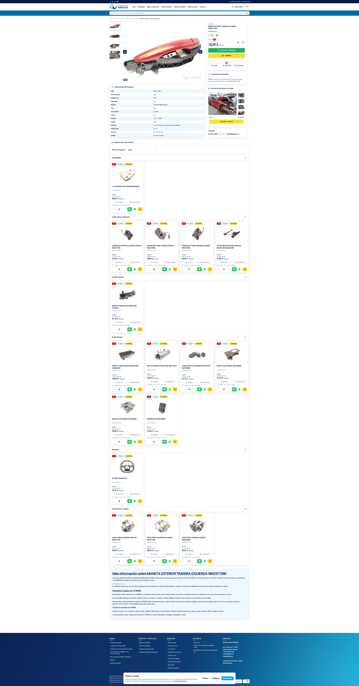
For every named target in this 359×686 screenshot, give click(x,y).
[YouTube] (117, 2)
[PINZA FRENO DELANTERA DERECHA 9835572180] (127, 526)
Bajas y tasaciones (153, 7)
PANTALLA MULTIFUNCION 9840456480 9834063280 (125, 367)
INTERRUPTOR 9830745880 (156, 419)
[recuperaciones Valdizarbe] (118, 6)
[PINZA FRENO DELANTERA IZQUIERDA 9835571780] (162, 526)
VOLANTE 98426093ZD (119, 478)
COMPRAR (228, 55)
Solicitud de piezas (115, 642)
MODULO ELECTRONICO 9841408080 (229, 366)
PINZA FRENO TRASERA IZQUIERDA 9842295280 (194, 539)
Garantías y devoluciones (146, 649)
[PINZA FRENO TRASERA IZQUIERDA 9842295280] (197, 526)
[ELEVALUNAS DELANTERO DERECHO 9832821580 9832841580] (232, 234)
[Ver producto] (119, 209)
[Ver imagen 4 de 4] (114, 55)
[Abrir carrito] (247, 7)
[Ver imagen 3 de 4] (114, 45)
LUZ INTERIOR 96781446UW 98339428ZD (126, 186)
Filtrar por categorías (118, 150)
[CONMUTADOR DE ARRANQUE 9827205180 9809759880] (197, 354)
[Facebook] (110, 2)
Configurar (215, 678)
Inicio (134, 7)
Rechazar (205, 678)
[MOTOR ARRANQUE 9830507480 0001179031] (162, 354)
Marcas (112, 660)
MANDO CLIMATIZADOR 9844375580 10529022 (124, 307)
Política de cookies (173, 668)
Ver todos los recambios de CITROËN (124, 607)
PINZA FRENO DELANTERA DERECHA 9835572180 (124, 539)
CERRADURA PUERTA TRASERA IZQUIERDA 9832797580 (196, 247)
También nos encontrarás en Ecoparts (121, 649)
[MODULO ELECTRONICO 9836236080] (127, 407)
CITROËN (241, 117)
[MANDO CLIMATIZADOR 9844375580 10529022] (127, 294)
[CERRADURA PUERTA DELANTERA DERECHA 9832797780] (127, 234)
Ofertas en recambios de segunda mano (204, 646)
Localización (171, 649)
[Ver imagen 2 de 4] (114, 35)
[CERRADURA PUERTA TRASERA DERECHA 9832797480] (162, 234)
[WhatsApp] (129, 209)
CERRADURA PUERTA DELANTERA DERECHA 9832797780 (126, 247)
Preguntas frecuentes (174, 652)
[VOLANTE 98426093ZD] (127, 466)
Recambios (141, 7)
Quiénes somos (172, 646)
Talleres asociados (179, 7)
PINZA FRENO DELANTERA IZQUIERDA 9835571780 (159, 539)
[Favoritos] (243, 42)
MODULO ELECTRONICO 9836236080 (124, 419)
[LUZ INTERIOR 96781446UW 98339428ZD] (127, 175)
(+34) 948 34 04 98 (228, 651)
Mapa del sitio (172, 642)
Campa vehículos (166, 7)
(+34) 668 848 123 (228, 654)
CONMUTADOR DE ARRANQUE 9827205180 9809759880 (196, 367)
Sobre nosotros (192, 7)
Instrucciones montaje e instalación (120, 657)
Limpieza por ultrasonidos (118, 646)
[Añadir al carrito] (140, 209)
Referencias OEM (115, 663)
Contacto (202, 7)
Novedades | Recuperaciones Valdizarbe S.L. (205, 651)
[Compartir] (238, 42)
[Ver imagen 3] (241, 107)
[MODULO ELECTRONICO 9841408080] (232, 354)
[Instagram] (112, 2)
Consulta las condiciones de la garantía (168, 125)
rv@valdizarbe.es (228, 656)
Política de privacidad (174, 661)
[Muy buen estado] (217, 35)
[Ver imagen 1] (241, 95)
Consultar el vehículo (226, 121)
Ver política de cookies (179, 681)
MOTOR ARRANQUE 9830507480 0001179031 (162, 366)
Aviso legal (171, 665)
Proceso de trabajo (173, 658)
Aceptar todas (227, 678)
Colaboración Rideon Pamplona (148, 652)
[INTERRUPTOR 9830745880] (162, 407)
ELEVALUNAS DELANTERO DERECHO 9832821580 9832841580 (229, 247)
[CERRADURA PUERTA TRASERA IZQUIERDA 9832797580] (197, 234)
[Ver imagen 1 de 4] (114, 25)
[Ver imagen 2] (241, 101)
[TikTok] (115, 2)
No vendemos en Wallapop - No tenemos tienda (119, 652)
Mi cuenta (197, 642)
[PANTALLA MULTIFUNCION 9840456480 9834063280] (127, 354)
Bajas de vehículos (144, 642)
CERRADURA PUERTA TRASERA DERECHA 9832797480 (160, 247)
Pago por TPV (172, 655)
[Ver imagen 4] (241, 113)
